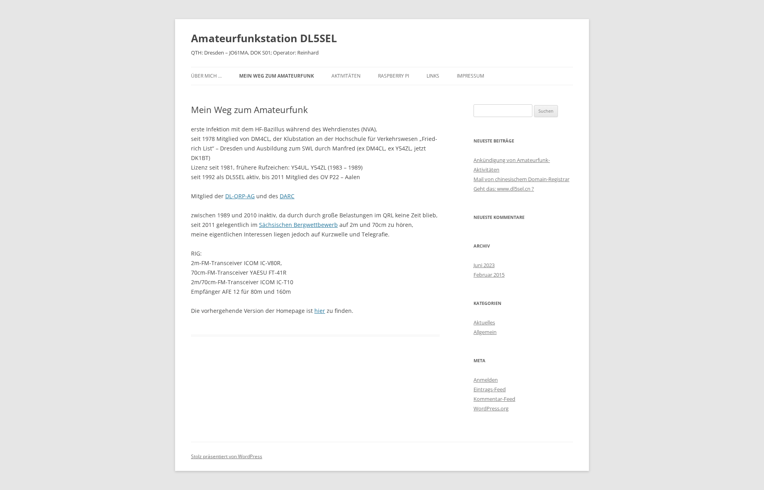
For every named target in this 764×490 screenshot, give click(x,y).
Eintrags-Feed (490, 389)
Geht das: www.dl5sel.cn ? (504, 188)
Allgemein (485, 332)
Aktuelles (484, 322)
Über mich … (206, 75)
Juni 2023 (484, 265)
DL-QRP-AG (240, 196)
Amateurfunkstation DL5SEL (264, 38)
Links (433, 75)
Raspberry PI (393, 75)
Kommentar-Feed (494, 398)
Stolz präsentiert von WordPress (226, 456)
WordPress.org (491, 408)
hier (319, 310)
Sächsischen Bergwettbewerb (298, 224)
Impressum (470, 75)
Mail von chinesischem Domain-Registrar (521, 179)
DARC (287, 196)
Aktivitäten (346, 75)
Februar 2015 (489, 274)
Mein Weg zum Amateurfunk (276, 75)
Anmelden (486, 379)
